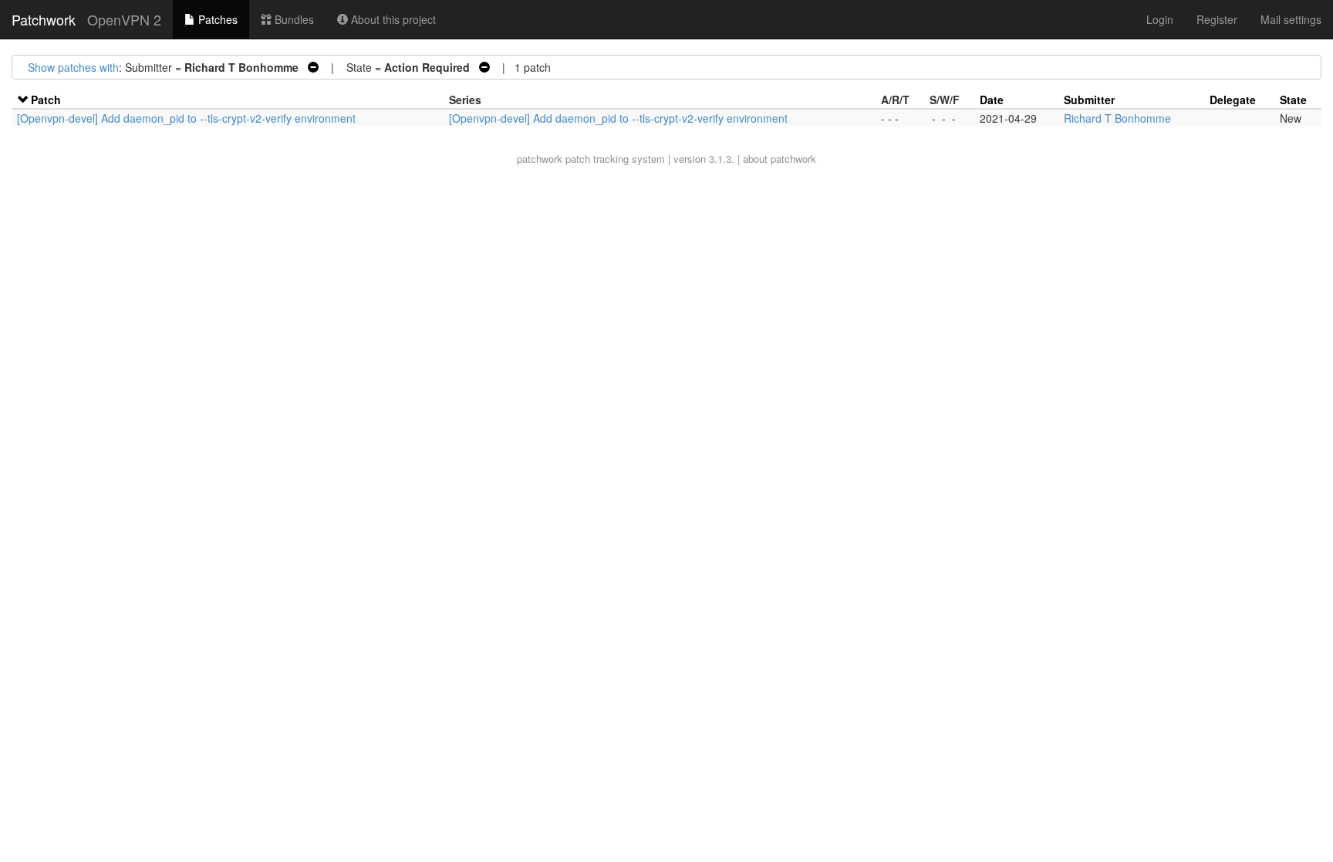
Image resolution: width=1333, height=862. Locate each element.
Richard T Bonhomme (1117, 118)
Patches (216, 19)
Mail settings (1290, 19)
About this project (392, 19)
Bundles (293, 19)
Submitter (1089, 99)
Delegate (1233, 99)
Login (1159, 19)
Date (992, 99)
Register (1216, 19)
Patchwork (44, 19)
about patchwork (779, 158)
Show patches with (73, 67)
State (1293, 99)
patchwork (539, 158)
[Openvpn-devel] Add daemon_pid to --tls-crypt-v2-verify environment (186, 118)
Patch (46, 99)
